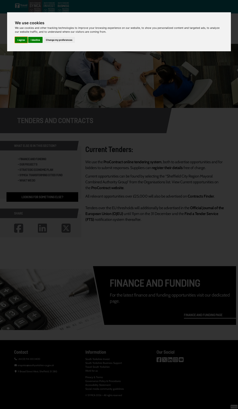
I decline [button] (35, 40)
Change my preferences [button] (59, 40)
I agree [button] (21, 40)
